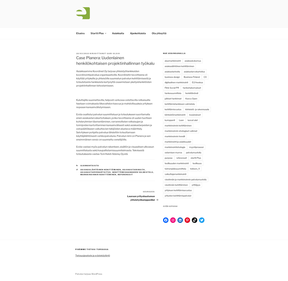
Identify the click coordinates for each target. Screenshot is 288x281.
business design (172, 77)
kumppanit (170, 120)
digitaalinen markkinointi (176, 82)
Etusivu (80, 33)
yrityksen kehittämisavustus (178, 190)
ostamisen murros (173, 152)
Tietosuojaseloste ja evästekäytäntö (92, 255)
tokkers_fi (195, 168)
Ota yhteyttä (159, 33)
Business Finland (192, 77)
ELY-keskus (197, 82)
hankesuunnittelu (173, 93)
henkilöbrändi (191, 93)
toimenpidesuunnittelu (175, 168)
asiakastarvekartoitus (95, 172)
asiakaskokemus (193, 60)
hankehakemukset (192, 87)
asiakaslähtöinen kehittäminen (100, 170)
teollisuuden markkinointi (177, 163)
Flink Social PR (172, 87)
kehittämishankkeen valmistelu (132, 172)
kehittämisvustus (173, 109)
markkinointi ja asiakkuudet (178, 141)
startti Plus (196, 158)
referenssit (125, 175)
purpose (168, 158)
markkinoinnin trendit (175, 136)
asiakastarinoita (133, 170)
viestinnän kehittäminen (176, 185)
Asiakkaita (118, 33)
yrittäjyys (196, 185)
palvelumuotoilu (193, 152)
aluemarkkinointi (173, 60)
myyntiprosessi (196, 147)
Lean (181, 120)
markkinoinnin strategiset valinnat (181, 131)
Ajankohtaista (138, 33)
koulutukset (195, 114)
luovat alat (193, 120)
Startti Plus (97, 33)
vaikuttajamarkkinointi (175, 174)
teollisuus (197, 163)
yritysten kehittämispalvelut (178, 195)
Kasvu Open (191, 98)
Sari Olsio (113, 53)
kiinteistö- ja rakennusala (197, 109)
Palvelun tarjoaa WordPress (88, 274)
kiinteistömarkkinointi (175, 114)
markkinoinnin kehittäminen (98, 175)
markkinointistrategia (175, 147)
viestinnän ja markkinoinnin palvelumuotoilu (186, 179)
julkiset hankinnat (173, 98)
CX (205, 77)
